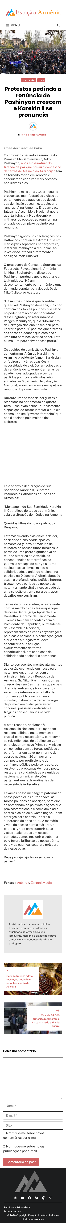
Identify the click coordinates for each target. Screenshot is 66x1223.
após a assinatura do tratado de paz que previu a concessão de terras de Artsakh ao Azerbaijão (32, 167)
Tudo (41, 80)
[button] (58, 25)
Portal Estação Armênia (33, 134)
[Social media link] (15, 1198)
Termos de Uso (12, 1211)
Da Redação (28, 80)
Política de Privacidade (17, 1207)
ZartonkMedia (41, 883)
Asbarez (23, 883)
